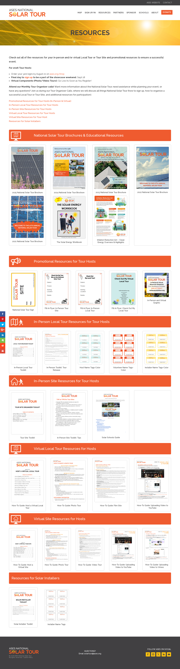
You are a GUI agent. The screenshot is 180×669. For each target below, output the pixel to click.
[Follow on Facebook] (148, 654)
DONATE (167, 12)
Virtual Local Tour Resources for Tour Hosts (32, 113)
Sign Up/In (90, 12)
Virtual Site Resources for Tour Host (28, 117)
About (155, 12)
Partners (118, 12)
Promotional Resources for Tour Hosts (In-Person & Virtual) (40, 101)
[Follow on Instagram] (153, 654)
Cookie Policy (28, 657)
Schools (144, 12)
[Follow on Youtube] (169, 654)
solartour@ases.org (92, 654)
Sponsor (131, 12)
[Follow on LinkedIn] (164, 654)
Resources (104, 12)
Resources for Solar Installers (24, 121)
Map (80, 12)
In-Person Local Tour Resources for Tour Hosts (33, 105)
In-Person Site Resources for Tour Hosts (30, 109)
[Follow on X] (158, 654)
